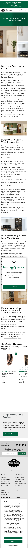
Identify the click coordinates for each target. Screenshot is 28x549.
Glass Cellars (18, 488)
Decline (13, 541)
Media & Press (5, 492)
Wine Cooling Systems (21, 483)
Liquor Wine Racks (20, 481)
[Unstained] (3, 368)
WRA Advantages (5, 479)
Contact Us (4, 494)
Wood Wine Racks (19, 477)
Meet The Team (5, 488)
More (16, 490)
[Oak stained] (22, 369)
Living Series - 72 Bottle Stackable (8, 373)
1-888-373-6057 (17, 7)
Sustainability (4, 486)
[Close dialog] (25, 259)
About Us (3, 477)
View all (25, 346)
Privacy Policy (14, 534)
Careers (3, 490)
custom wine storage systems (12, 338)
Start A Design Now (10, 434)
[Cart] (22, 10)
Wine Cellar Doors (19, 486)
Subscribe (7, 449)
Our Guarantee (5, 481)
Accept (13, 538)
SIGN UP (22, 453)
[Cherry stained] (25, 369)
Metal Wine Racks (19, 479)
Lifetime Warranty (6, 483)
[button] (19, 10)
